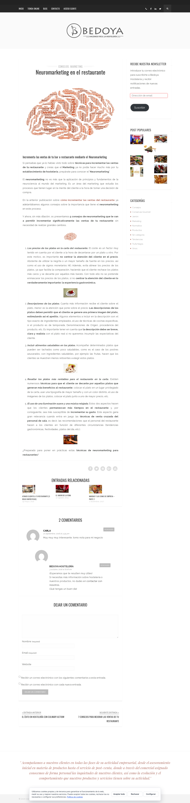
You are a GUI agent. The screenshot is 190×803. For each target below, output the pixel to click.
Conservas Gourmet (141, 212)
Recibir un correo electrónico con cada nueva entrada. (51, 684)
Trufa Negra (137, 244)
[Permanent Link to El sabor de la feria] (62, 491)
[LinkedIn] (155, 8)
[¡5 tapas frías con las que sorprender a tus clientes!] (160, 139)
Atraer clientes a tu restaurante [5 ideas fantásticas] (36, 497)
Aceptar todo (119, 794)
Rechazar (135, 794)
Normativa (137, 226)
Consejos (63, 66)
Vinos (134, 248)
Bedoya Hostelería (61, 566)
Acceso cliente (70, 8)
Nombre (31, 641)
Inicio (21, 8)
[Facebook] (151, 8)
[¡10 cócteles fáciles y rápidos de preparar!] (136, 140)
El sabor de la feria (63, 495)
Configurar (151, 794)
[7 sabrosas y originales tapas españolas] (136, 161)
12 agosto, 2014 (62, 498)
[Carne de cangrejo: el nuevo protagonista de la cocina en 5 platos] (160, 159)
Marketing (76, 66)
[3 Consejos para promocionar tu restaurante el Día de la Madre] (136, 172)
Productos (137, 230)
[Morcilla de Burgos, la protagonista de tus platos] (149, 150)
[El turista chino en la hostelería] (160, 169)
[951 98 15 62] (146, 8)
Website (26, 664)
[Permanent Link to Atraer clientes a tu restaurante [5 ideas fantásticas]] (28, 492)
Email (29, 652)
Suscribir (139, 107)
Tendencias (137, 239)
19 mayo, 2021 (28, 501)
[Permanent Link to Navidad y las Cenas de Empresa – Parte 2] (95, 492)
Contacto (55, 8)
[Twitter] (160, 8)
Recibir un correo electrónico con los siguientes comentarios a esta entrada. (63, 677)
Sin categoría (138, 235)
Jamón (135, 216)
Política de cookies (75, 797)
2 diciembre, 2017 (96, 501)
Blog (45, 8)
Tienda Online (33, 8)
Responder (108, 529)
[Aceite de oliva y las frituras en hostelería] (160, 180)
